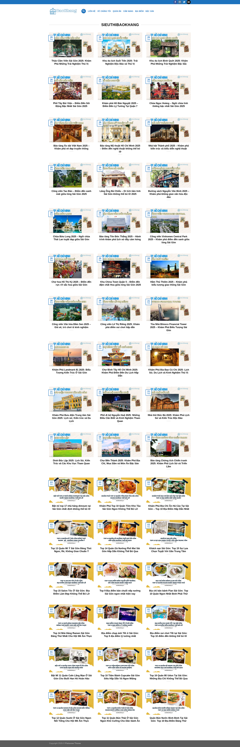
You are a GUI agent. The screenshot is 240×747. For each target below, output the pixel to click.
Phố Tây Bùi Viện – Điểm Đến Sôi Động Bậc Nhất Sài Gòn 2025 (71, 105)
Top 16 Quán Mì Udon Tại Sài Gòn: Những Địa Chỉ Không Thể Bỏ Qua (169, 677)
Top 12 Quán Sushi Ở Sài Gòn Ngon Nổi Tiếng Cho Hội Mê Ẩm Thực (71, 719)
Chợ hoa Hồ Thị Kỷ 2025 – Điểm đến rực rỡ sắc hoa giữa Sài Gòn (71, 283)
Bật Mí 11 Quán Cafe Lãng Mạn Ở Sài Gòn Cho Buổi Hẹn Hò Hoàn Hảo (71, 677)
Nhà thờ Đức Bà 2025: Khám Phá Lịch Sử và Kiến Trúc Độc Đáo (168, 417)
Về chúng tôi (104, 11)
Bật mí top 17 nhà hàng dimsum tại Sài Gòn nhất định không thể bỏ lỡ (71, 507)
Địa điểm (139, 11)
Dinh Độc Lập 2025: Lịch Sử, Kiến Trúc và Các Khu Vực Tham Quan (71, 462)
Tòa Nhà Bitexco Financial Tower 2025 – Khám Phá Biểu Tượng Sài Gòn (168, 327)
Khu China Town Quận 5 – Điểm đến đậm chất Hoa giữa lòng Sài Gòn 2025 (120, 283)
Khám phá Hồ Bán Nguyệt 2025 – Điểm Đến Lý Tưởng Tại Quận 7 (120, 105)
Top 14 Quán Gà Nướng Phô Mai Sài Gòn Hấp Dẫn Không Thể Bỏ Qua (120, 550)
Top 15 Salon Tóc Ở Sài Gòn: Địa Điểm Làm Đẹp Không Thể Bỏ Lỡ (71, 592)
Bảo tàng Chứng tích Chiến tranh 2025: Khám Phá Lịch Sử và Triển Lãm (168, 463)
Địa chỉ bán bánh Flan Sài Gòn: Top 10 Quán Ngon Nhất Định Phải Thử (168, 592)
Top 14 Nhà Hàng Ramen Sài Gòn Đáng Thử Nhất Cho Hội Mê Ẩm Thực (71, 635)
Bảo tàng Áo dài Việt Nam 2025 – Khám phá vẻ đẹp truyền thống (71, 147)
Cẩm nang (128, 11)
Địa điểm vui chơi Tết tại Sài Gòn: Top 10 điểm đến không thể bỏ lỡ (168, 635)
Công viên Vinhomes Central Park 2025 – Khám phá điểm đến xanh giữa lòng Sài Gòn (168, 239)
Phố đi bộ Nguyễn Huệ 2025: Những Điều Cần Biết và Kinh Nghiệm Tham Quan (120, 418)
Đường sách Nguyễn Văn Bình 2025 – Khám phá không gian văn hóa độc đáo (168, 194)
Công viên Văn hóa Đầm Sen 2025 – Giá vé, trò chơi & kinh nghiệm (71, 326)
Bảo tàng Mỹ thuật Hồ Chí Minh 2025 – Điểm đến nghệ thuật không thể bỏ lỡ (120, 148)
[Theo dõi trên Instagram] (180, 2)
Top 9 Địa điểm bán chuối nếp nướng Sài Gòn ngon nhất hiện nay (120, 592)
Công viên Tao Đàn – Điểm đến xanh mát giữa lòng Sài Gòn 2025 (71, 192)
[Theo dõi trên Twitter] (184, 2)
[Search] (83, 11)
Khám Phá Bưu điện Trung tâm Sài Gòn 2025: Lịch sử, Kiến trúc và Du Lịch (71, 418)
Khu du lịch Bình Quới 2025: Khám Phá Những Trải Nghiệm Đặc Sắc (168, 62)
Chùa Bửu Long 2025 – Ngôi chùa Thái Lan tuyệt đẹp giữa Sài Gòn (71, 238)
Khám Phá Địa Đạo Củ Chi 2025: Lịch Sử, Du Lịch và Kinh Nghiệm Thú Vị (168, 371)
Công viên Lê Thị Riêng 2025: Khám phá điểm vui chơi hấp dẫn (120, 326)
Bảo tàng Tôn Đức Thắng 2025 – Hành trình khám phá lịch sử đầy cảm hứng (120, 238)
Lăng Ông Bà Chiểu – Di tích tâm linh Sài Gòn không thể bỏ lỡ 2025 (120, 192)
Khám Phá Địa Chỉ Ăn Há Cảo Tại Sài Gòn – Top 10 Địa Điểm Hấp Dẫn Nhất (168, 507)
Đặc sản (150, 11)
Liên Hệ (91, 11)
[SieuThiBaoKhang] (63, 11)
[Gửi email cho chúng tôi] (189, 2)
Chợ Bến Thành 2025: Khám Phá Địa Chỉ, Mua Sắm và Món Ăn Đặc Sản (120, 462)
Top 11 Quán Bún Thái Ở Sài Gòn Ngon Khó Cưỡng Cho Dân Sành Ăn (120, 719)
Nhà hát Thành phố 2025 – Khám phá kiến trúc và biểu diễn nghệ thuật (168, 147)
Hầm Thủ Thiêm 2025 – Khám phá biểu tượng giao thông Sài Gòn (168, 283)
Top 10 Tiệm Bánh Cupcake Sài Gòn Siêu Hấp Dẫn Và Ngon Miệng (120, 677)
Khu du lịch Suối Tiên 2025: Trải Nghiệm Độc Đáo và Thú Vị (120, 62)
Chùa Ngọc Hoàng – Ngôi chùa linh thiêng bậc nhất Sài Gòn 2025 (168, 105)
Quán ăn (117, 11)
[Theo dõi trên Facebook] (175, 2)
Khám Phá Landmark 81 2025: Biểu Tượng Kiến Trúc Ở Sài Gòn (71, 371)
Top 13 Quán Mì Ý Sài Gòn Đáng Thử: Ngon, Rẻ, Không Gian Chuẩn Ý (71, 550)
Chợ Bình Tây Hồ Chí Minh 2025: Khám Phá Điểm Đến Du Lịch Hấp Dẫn (120, 372)
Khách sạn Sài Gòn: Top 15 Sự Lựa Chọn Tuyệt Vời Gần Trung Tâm (168, 550)
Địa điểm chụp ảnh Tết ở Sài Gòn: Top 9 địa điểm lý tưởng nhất (120, 635)
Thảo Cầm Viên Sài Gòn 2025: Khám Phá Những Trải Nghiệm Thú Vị (71, 62)
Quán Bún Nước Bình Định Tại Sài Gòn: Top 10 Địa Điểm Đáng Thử (169, 719)
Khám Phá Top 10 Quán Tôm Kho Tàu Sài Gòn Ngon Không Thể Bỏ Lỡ (120, 507)
